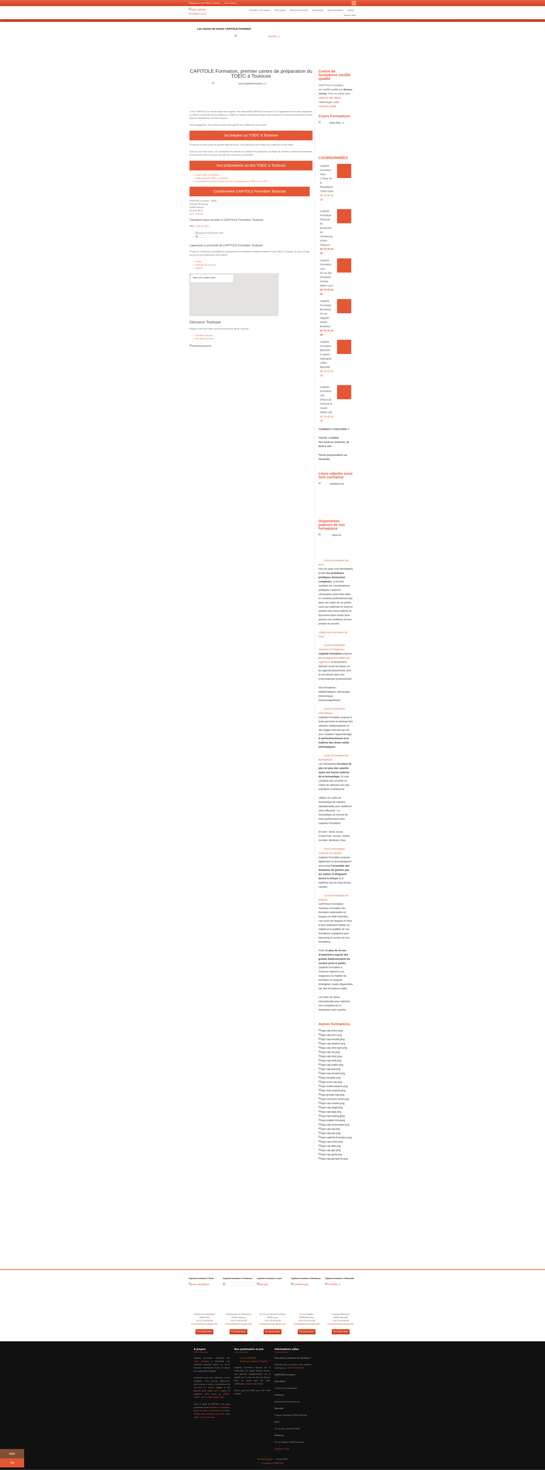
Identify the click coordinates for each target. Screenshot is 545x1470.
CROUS (199, 268)
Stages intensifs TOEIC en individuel (211, 178)
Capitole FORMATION (273, 1463)
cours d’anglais (201, 1361)
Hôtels (198, 261)
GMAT (216, 1397)
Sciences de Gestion (299, 10)
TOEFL (197, 1397)
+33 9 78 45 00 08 (295, 1368)
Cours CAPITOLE (248, 1358)
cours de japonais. (207, 1417)
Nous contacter (196, 214)
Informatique (317, 10)
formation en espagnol (219, 1407)
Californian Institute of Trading (253, 1361)
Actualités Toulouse (204, 335)
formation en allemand (209, 1410)
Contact (350, 10)
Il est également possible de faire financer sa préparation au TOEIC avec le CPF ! (232, 181)
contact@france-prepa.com (204, 1324)
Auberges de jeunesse (205, 265)
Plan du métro (202, 226)
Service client (350, 15)
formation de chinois (215, 1414)
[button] (354, 3)
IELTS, (204, 1397)
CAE (210, 1397)
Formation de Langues (259, 10)
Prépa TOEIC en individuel (207, 175)
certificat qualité (327, 106)
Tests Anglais (280, 10)
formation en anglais (204, 1387)
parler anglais (220, 1391)
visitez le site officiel (329, 97)
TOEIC (226, 1394)
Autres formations (335, 10)
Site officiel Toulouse (204, 339)
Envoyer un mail (282, 1449)
